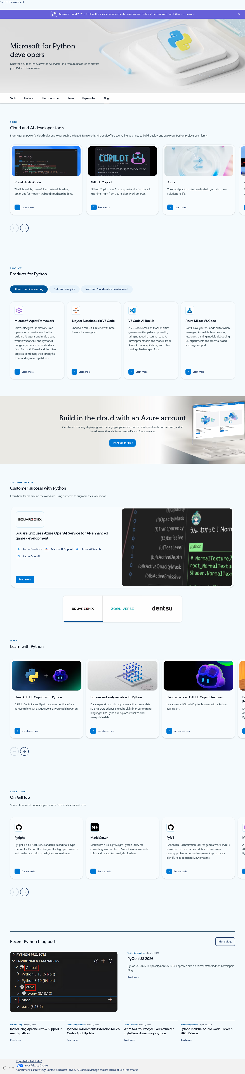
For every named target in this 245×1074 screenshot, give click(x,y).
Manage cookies (98, 1069)
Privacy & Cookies (78, 1069)
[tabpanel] (122, 340)
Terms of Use (116, 1069)
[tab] (29, 289)
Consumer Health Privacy (31, 1069)
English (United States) (29, 1061)
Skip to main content (12, 2)
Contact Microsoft (57, 1069)
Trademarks (131, 1069)
